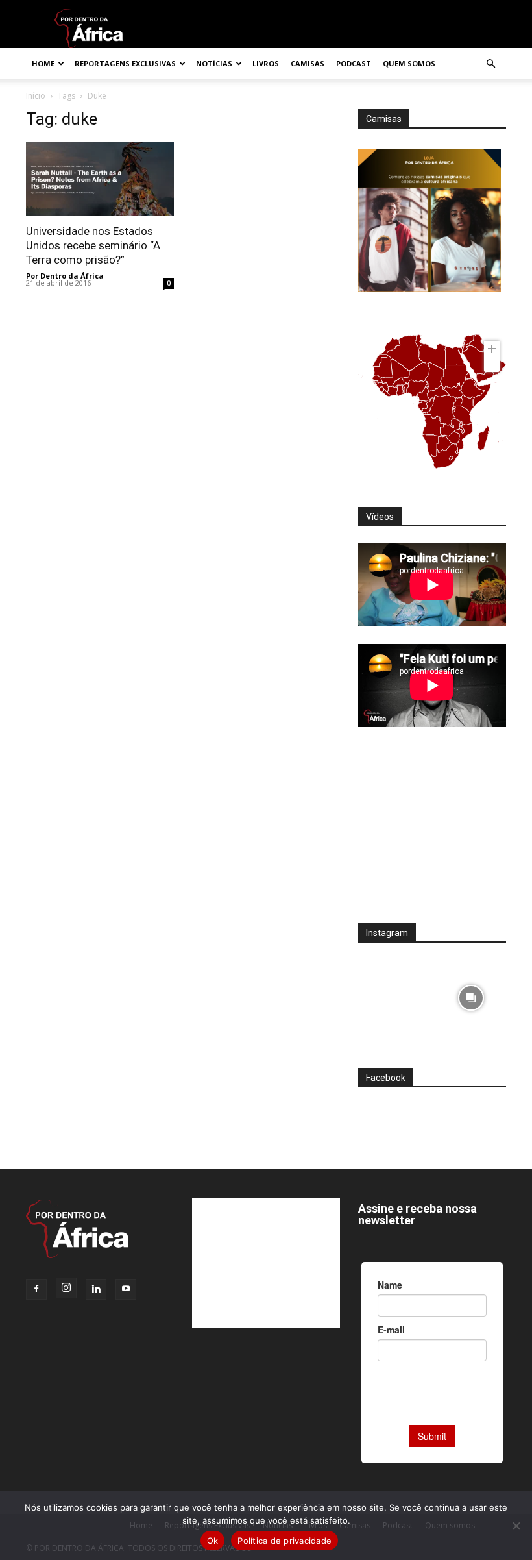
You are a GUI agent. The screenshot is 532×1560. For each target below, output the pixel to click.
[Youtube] (125, 1289)
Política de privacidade (284, 1540)
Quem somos (409, 63)
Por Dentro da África (65, 275)
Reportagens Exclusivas (125, 63)
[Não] (515, 1525)
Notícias (214, 63)
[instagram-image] (393, 995)
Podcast (353, 63)
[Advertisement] (432, 833)
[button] (490, 64)
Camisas (307, 63)
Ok (213, 1540)
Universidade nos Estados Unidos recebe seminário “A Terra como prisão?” (93, 245)
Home (43, 63)
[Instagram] (66, 1288)
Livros (265, 63)
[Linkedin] (96, 1289)
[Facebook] (36, 1289)
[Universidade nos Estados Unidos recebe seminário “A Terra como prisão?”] (100, 179)
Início (35, 95)
